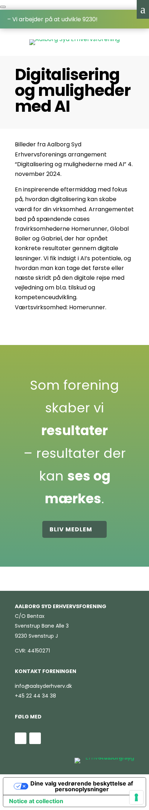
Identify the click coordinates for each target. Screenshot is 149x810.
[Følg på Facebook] (35, 738)
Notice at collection (36, 801)
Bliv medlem (71, 529)
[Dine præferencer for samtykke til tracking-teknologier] (136, 797)
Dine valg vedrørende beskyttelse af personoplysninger (81, 786)
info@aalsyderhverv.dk (43, 686)
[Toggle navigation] (3, 7)
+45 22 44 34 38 (35, 695)
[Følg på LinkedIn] (20, 738)
